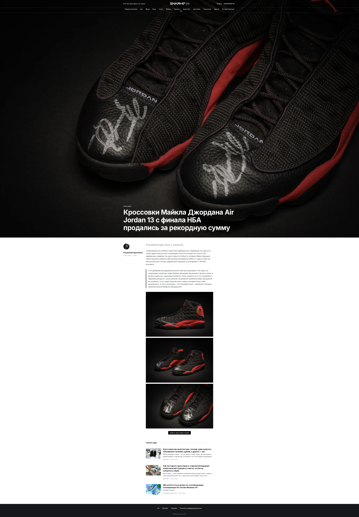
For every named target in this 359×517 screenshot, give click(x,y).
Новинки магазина (131, 9)
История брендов (228, 9)
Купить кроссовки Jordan (179, 433)
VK (158, 508)
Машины (177, 9)
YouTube (165, 508)
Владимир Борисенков (133, 253)
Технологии (207, 9)
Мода (148, 9)
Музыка (168, 9)
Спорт (161, 9)
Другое (216, 9)
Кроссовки (196, 9)
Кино (154, 9)
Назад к (226, 3)
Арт (141, 9)
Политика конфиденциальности (191, 508)
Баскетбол (186, 9)
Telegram (174, 508)
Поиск (181, 11)
